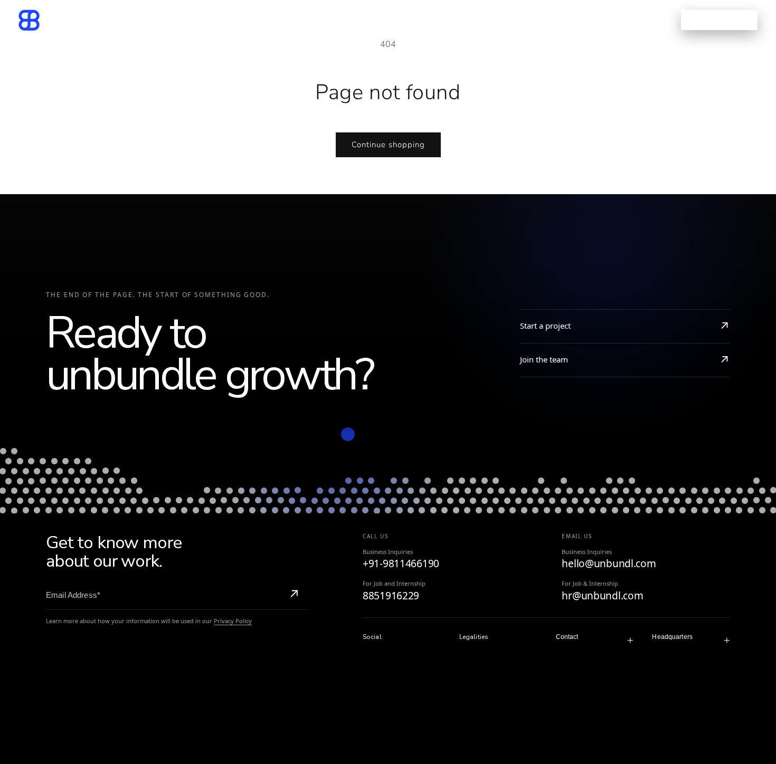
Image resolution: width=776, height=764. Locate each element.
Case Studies (346, 19)
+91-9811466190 (401, 564)
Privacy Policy (233, 621)
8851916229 (391, 596)
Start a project (545, 325)
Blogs (405, 19)
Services (274, 19)
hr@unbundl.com (602, 596)
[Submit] (294, 595)
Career (449, 19)
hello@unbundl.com (609, 564)
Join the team (544, 359)
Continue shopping (388, 144)
